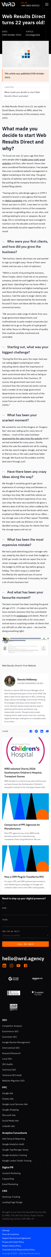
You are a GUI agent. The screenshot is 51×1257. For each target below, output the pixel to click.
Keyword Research (11, 1053)
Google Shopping (10, 1109)
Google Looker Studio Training (16, 1160)
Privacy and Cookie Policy (13, 1242)
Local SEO (7, 1058)
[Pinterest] (36, 731)
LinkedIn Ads (8, 1126)
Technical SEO (9, 1069)
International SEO (11, 1047)
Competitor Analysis (12, 1025)
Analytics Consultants (14, 1132)
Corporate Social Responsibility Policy (18, 1249)
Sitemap (5, 1230)
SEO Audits (7, 1064)
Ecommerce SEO (10, 1031)
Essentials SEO (9, 1036)
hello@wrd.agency (23, 958)
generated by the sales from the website (22, 438)
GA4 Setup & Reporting (13, 1138)
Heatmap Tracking (11, 1196)
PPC (4, 1087)
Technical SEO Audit (12, 1075)
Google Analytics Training (14, 1155)
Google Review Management (16, 1042)
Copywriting (8, 1178)
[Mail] (47, 731)
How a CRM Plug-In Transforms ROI (24, 876)
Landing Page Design (12, 1202)
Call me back (25, 944)
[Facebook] (31, 731)
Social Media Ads (10, 1120)
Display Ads (8, 1098)
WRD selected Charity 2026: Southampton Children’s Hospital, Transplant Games (23, 772)
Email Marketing (10, 1184)
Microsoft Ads (9, 1115)
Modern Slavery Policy (11, 1246)
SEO (4, 1020)
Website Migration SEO (13, 1080)
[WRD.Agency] (8, 4)
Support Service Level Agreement (16, 1238)
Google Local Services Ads (15, 1104)
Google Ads (7, 1093)
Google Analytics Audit (13, 1144)
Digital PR (7, 1167)
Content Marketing (11, 1173)
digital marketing (13, 200)
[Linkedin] (41, 731)
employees (22, 615)
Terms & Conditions (10, 1234)
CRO (4, 1190)
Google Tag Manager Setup (15, 1149)
